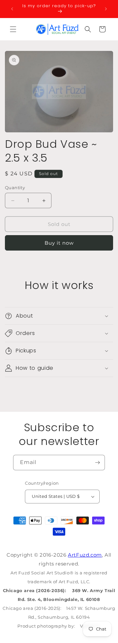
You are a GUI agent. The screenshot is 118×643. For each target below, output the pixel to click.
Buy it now (59, 243)
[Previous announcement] (12, 9)
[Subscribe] (97, 462)
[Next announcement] (106, 9)
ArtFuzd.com (85, 555)
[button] (13, 29)
